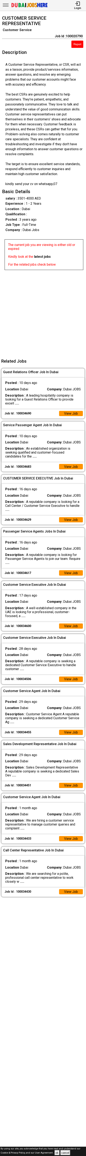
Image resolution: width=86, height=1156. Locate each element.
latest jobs (42, 257)
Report (77, 44)
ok (57, 1152)
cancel (65, 1152)
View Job (71, 413)
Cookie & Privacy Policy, (13, 1153)
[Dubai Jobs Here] (29, 7)
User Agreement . (44, 1153)
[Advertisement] (43, 312)
